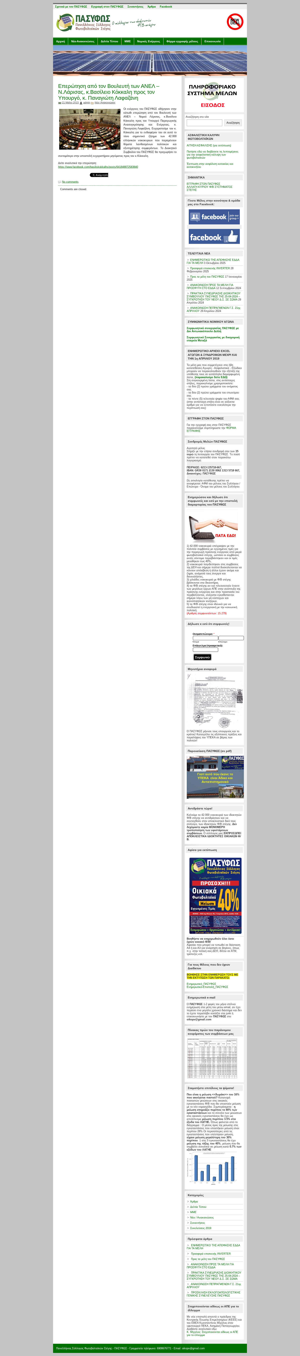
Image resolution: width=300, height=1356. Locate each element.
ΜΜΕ (127, 41)
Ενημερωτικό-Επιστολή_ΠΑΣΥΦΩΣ (207, 986)
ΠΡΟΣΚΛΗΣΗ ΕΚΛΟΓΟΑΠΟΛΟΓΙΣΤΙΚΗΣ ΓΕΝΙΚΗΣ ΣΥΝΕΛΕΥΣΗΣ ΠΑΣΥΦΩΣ (213, 1294)
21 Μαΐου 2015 (70, 102)
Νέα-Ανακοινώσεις (82, 41)
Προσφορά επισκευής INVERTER (210, 268)
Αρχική (60, 41)
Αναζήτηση (233, 122)
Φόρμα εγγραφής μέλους (182, 41)
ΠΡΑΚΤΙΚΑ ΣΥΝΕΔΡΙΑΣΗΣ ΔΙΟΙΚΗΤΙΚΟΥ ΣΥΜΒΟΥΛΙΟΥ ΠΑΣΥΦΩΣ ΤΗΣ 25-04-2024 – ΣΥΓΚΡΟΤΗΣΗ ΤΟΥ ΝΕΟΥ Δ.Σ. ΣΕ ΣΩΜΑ (214, 296)
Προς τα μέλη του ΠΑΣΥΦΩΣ (207, 276)
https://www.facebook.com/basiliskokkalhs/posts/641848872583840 (98, 166)
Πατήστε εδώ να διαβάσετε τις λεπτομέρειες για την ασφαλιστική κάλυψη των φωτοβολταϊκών (212, 154)
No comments (70, 181)
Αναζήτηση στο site (197, 116)
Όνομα (196, 642)
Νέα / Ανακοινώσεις (105, 102)
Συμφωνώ (202, 657)
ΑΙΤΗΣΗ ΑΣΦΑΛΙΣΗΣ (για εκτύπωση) (209, 145)
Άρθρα (194, 1201)
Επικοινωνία (212, 41)
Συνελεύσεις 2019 (200, 1228)
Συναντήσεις (197, 1222)
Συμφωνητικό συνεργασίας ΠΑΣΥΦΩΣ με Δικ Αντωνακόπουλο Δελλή (213, 330)
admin (86, 102)
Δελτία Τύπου (109, 41)
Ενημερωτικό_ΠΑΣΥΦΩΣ (201, 983)
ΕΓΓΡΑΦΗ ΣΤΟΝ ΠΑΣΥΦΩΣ (203, 183)
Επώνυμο (222, 642)
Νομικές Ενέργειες (148, 41)
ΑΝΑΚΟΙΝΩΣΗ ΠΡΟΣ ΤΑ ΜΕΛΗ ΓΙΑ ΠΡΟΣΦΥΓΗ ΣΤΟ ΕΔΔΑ (210, 287)
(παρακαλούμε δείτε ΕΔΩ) (211, 377)
